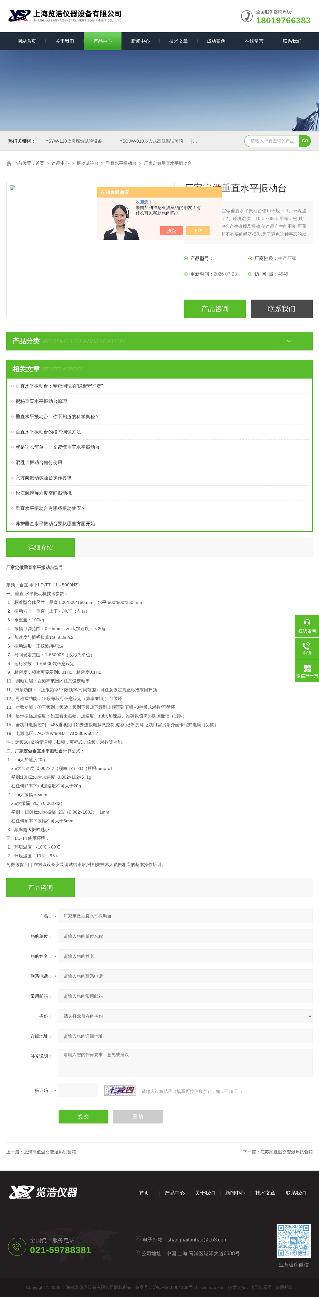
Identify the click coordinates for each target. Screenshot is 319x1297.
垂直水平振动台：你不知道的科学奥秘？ (58, 416)
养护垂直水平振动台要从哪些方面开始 (55, 523)
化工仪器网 (261, 1287)
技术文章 (178, 41)
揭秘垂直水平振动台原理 (41, 401)
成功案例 (216, 41)
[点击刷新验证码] (120, 1090)
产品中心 (102, 41)
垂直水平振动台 (121, 163)
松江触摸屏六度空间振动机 (44, 493)
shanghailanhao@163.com (197, 1239)
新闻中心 (140, 41)
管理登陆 (284, 1287)
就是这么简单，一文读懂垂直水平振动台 (58, 447)
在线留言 (254, 41)
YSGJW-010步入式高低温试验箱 (151, 141)
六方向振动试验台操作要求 (44, 477)
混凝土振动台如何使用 (39, 462)
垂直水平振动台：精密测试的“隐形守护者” (59, 386)
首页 (40, 163)
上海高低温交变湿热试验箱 (50, 1151)
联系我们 (292, 41)
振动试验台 (87, 163)
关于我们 (64, 41)
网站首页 (26, 41)
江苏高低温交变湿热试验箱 (286, 1151)
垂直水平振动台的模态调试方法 (48, 431)
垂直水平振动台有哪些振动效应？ (51, 508)
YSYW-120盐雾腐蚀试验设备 (73, 141)
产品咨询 (215, 309)
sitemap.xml (212, 1287)
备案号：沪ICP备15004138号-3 (166, 1287)
